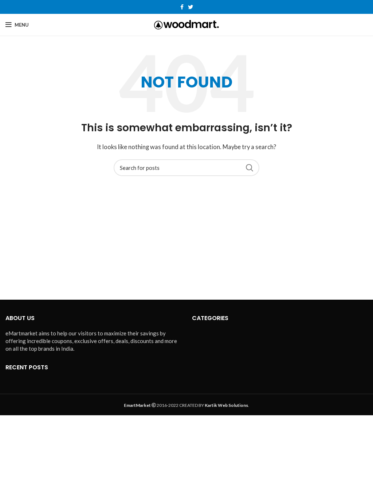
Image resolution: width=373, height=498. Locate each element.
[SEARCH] (249, 167)
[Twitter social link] (190, 7)
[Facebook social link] (182, 7)
